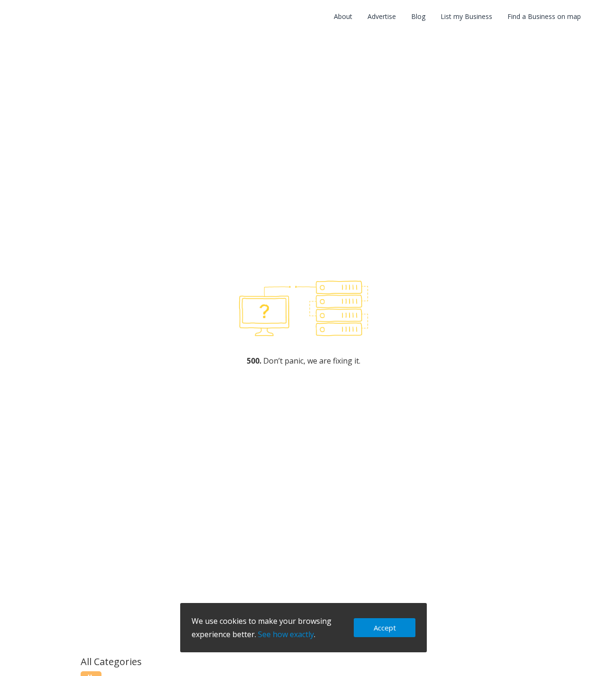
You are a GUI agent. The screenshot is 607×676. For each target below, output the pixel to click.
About (343, 16)
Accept (385, 627)
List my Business (466, 16)
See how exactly (286, 634)
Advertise (382, 16)
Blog (418, 16)
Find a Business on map (544, 16)
